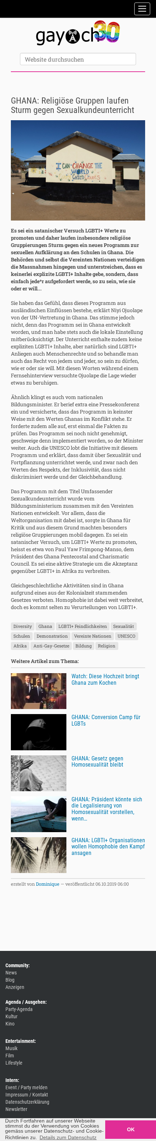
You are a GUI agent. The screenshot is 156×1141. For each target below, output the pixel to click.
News (11, 973)
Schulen (21, 636)
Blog (10, 980)
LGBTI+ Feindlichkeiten (82, 626)
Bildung (83, 646)
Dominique (47, 884)
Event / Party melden (26, 1087)
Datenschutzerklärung (27, 1102)
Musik (11, 1048)
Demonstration (52, 636)
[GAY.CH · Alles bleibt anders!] (78, 33)
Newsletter (16, 1109)
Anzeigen (14, 987)
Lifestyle (13, 1063)
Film (9, 1055)
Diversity (22, 626)
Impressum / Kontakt (26, 1095)
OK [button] (131, 1129)
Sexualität (123, 626)
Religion (106, 646)
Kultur (11, 1016)
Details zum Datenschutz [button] (68, 1137)
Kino (10, 1024)
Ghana (45, 626)
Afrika (20, 646)
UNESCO (126, 636)
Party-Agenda (19, 1009)
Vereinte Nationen (92, 636)
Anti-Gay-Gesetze (51, 646)
